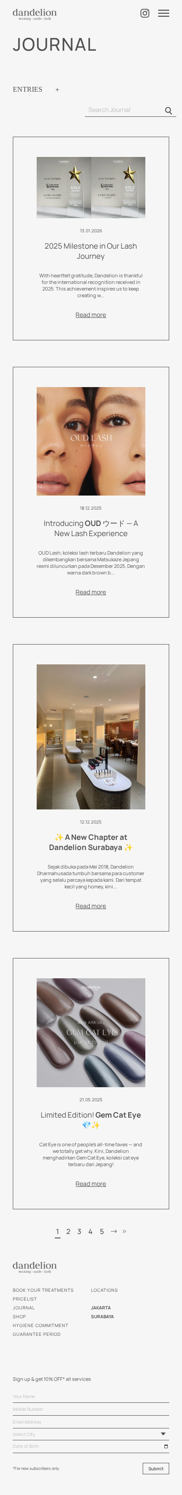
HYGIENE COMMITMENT (40, 1325)
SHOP (19, 1316)
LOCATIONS (104, 1290)
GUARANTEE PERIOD (37, 1334)
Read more (91, 315)
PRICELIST (25, 1299)
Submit (155, 1468)
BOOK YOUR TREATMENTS (43, 1290)
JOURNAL (24, 1308)
